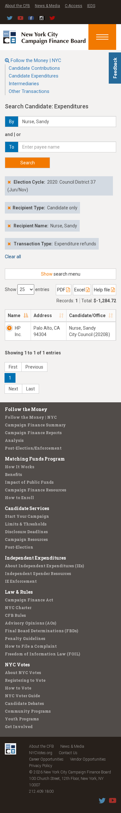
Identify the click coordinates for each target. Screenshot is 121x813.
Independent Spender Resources (38, 573)
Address (43, 315)
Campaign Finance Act (29, 599)
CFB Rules (15, 615)
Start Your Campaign (27, 516)
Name (14, 315)
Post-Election (19, 547)
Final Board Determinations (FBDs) (41, 630)
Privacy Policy (40, 765)
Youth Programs (22, 718)
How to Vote (18, 687)
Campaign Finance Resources (35, 489)
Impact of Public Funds (29, 482)
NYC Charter (18, 607)
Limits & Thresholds (25, 523)
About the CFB (17, 6)
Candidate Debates (24, 703)
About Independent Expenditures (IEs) (44, 565)
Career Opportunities (46, 759)
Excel (80, 289)
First (13, 367)
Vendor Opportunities (88, 759)
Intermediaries (24, 84)
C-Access (73, 6)
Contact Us (68, 753)
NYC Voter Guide (22, 695)
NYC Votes (17, 665)
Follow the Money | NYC (36, 60)
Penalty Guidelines (25, 638)
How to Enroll (19, 497)
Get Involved (19, 726)
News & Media (47, 6)
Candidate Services (27, 508)
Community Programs (28, 711)
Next (13, 388)
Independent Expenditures (35, 558)
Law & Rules (19, 592)
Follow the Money (26, 409)
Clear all (13, 256)
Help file (102, 289)
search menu (60, 274)
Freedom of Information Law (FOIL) (42, 653)
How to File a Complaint (31, 646)
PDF (61, 289)
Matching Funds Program (35, 459)
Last (30, 388)
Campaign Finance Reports (33, 432)
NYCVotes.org (40, 753)
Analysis (14, 440)
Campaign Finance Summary (35, 424)
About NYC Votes (23, 672)
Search (27, 162)
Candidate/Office (87, 315)
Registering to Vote (25, 680)
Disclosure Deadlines (26, 531)
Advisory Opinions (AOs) (30, 623)
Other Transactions (29, 91)
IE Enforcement (21, 581)
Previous (34, 367)
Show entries (27, 289)
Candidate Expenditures (33, 76)
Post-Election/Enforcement (33, 448)
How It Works (19, 466)
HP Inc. (18, 331)
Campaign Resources (26, 539)
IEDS (91, 6)
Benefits (13, 474)
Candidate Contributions (34, 68)
